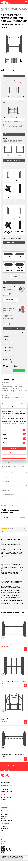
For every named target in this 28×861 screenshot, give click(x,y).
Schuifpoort (3, 818)
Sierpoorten (8, 8)
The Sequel (9, 859)
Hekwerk (6, 339)
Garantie (2, 830)
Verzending (3, 832)
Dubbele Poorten (4, 814)
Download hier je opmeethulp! (15, 82)
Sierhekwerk (3, 801)
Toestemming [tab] (5, 406)
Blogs (2, 835)
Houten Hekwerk (4, 804)
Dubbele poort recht (8, 347)
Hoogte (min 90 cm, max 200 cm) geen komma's (13, 117)
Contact (2, 837)
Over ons (3, 826)
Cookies (2, 843)
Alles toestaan (14, 448)
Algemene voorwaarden (6, 857)
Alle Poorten (3, 812)
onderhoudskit (4, 575)
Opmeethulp (3, 841)
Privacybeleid (14, 857)
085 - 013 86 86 (4, 787)
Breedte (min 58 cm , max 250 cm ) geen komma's (13, 96)
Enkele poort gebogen (9, 344)
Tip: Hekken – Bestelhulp (6, 797)
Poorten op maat (8, 7)
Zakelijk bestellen (4, 828)
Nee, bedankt (7, 336)
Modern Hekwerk (4, 803)
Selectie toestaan (14, 452)
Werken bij (3, 839)
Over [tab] (23, 406)
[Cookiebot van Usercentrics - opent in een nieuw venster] (20, 403)
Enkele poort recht (8, 342)
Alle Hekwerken (4, 799)
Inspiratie (3, 834)
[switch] (24, 434)
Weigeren (14, 456)
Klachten (19, 857)
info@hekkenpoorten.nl (6, 785)
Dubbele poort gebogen (7, 351)
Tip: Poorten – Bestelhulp (6, 810)
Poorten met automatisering (7, 820)
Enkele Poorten (4, 816)
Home (2, 7)
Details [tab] (14, 406)
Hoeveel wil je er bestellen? (8, 359)
